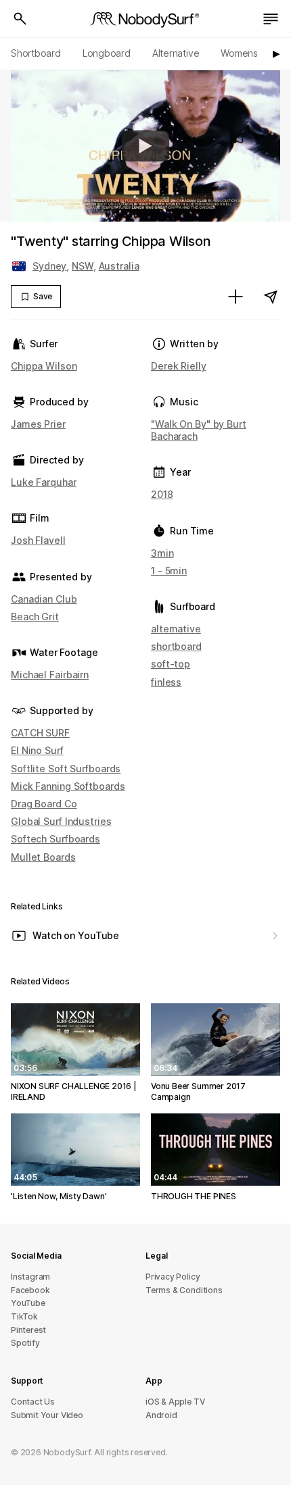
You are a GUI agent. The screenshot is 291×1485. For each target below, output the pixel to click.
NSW (82, 266)
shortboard (176, 646)
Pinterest (28, 1330)
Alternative (176, 53)
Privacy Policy (173, 1277)
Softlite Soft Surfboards (65, 768)
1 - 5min (169, 570)
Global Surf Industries (61, 821)
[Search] (20, 18)
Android (161, 1415)
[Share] (270, 296)
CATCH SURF (40, 732)
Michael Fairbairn (50, 674)
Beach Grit (35, 616)
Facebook (30, 1290)
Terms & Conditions (184, 1290)
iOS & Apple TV (175, 1401)
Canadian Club (44, 599)
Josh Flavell (38, 540)
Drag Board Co (44, 803)
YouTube (28, 1303)
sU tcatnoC (33, 1401)
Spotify (25, 1343)
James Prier (38, 424)
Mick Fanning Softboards (68, 786)
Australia (119, 266)
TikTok (24, 1316)
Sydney (49, 266)
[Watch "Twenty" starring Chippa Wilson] (145, 145)
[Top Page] (145, 18)
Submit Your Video (47, 1415)
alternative (176, 628)
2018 (162, 494)
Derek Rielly (178, 366)
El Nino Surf (37, 750)
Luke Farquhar (43, 482)
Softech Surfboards (55, 839)
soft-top (170, 664)
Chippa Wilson (44, 366)
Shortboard (36, 53)
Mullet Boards (43, 857)
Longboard (107, 53)
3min (162, 553)
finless (166, 682)
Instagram (30, 1277)
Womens (239, 53)
